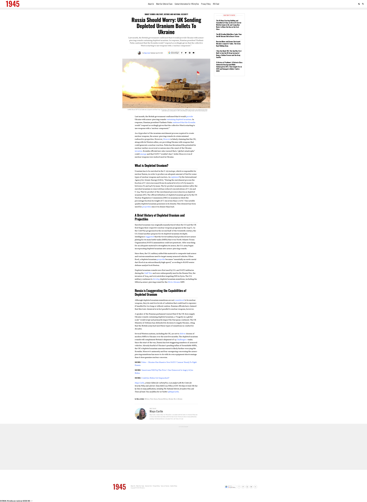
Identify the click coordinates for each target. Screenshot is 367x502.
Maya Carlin (147, 53)
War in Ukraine (178, 399)
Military (147, 399)
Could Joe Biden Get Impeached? (155, 378)
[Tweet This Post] (185, 52)
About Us (151, 3)
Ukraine (170, 399)
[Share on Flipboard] (189, 52)
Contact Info (148, 486)
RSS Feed (216, 3)
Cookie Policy (173, 486)
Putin (151, 399)
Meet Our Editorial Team (164, 3)
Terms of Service (165, 486)
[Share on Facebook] (182, 52)
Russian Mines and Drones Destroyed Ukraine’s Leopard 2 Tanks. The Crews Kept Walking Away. (228, 43)
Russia (156, 399)
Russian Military (163, 399)
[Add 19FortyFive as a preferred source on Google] (174, 53)
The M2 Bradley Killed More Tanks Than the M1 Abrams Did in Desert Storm (229, 35)
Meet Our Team (140, 486)
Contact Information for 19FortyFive (187, 3)
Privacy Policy (206, 3)
